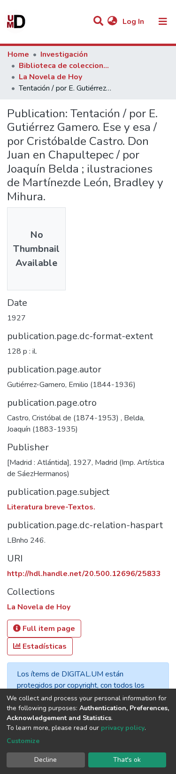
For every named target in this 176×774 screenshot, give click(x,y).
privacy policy (123, 727)
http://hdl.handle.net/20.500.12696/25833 (84, 574)
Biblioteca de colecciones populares (66, 66)
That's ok (127, 759)
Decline (45, 759)
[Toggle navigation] (163, 21)
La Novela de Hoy (50, 77)
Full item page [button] (48, 628)
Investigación (64, 54)
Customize (23, 740)
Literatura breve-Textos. (51, 507)
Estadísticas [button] (44, 646)
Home (18, 54)
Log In (134, 21)
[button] (112, 21)
